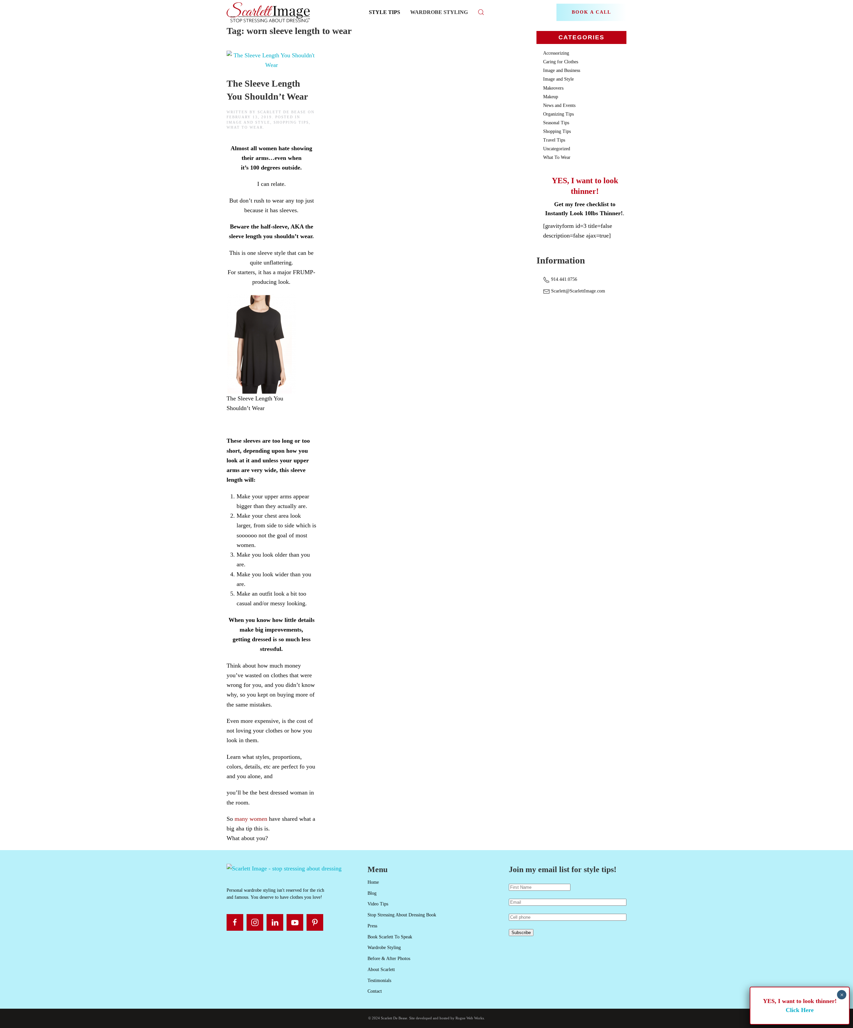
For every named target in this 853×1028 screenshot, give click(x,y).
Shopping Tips (291, 122)
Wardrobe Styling (439, 12)
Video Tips (378, 903)
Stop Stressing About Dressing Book (402, 914)
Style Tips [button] (384, 12)
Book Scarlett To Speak (390, 936)
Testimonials (379, 980)
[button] (481, 12)
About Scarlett (381, 969)
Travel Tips (554, 140)
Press (372, 925)
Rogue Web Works (469, 1018)
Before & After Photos (389, 958)
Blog (372, 893)
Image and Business (561, 70)
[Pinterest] (315, 922)
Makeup (550, 96)
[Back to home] (269, 12)
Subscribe (521, 932)
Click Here (800, 1010)
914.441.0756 (563, 279)
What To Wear (245, 127)
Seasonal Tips (556, 122)
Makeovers (553, 88)
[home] (284, 868)
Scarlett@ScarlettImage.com (577, 290)
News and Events (559, 105)
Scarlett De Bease (282, 112)
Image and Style (248, 122)
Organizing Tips (558, 114)
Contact (375, 991)
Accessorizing (556, 53)
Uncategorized (556, 148)
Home (373, 882)
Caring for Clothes (560, 61)
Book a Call (591, 12)
